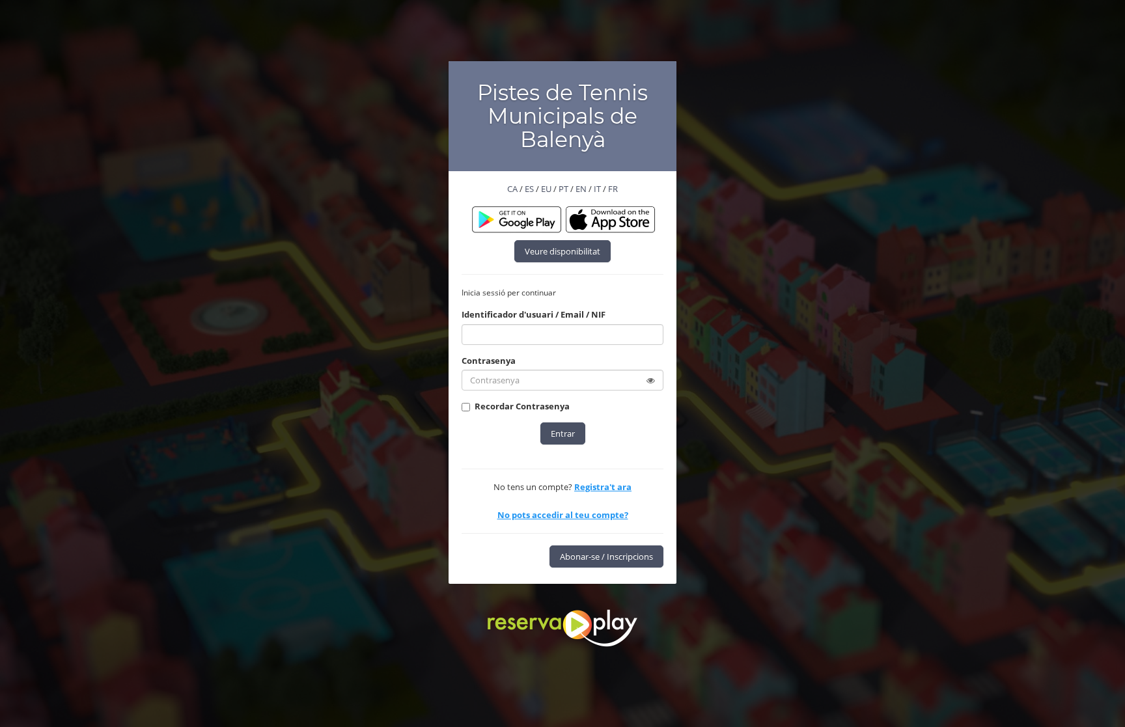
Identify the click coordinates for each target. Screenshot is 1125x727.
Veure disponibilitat (562, 251)
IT (597, 189)
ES (529, 189)
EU (546, 189)
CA (512, 189)
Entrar (563, 433)
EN (581, 189)
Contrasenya (489, 360)
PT (563, 189)
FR (613, 189)
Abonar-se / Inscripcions (606, 556)
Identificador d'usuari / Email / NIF (533, 314)
